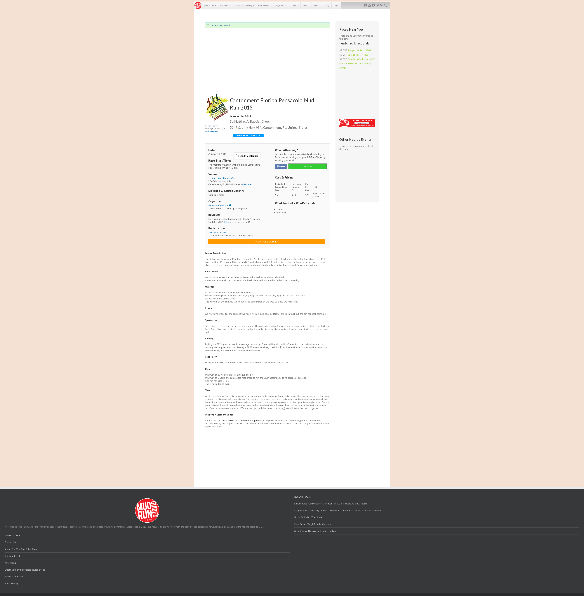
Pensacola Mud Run (218, 205)
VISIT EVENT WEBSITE (248, 135)
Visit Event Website (218, 232)
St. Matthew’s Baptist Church (223, 178)
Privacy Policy (11, 583)
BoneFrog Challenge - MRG (361, 59)
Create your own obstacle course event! (25, 569)
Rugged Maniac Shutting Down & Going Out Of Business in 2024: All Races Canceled (337, 510)
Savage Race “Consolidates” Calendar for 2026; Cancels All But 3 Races (330, 503)
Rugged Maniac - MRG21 (360, 50)
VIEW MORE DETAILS (266, 241)
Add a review (211, 131)
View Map (247, 184)
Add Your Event (12, 555)
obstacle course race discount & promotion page (246, 420)
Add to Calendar (249, 155)
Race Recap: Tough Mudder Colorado (313, 524)
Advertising (10, 562)
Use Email (307, 166)
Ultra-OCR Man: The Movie (308, 517)
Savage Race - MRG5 (358, 54)
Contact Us (10, 542)
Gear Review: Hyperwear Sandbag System (315, 530)
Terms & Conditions (15, 576)
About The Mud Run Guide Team (21, 549)
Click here (229, 221)
